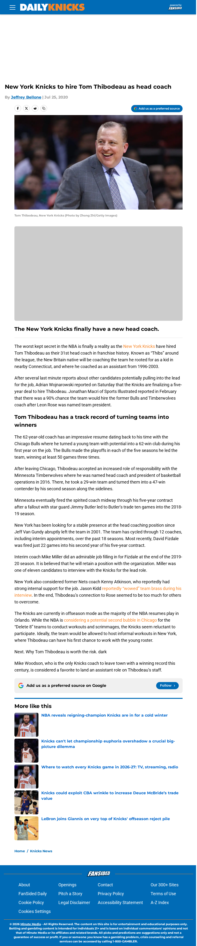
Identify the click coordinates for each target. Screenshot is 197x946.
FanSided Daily (32, 893)
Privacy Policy (111, 893)
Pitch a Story (70, 893)
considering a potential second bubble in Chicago (110, 620)
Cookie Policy (31, 902)
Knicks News (41, 851)
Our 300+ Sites (165, 884)
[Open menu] (12, 7)
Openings (67, 884)
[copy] (43, 108)
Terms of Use (163, 893)
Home (19, 851)
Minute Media (30, 924)
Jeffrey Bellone (26, 97)
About (24, 884)
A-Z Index (160, 902)
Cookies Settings (34, 911)
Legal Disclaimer (74, 902)
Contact (105, 884)
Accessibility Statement (120, 902)
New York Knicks (139, 346)
